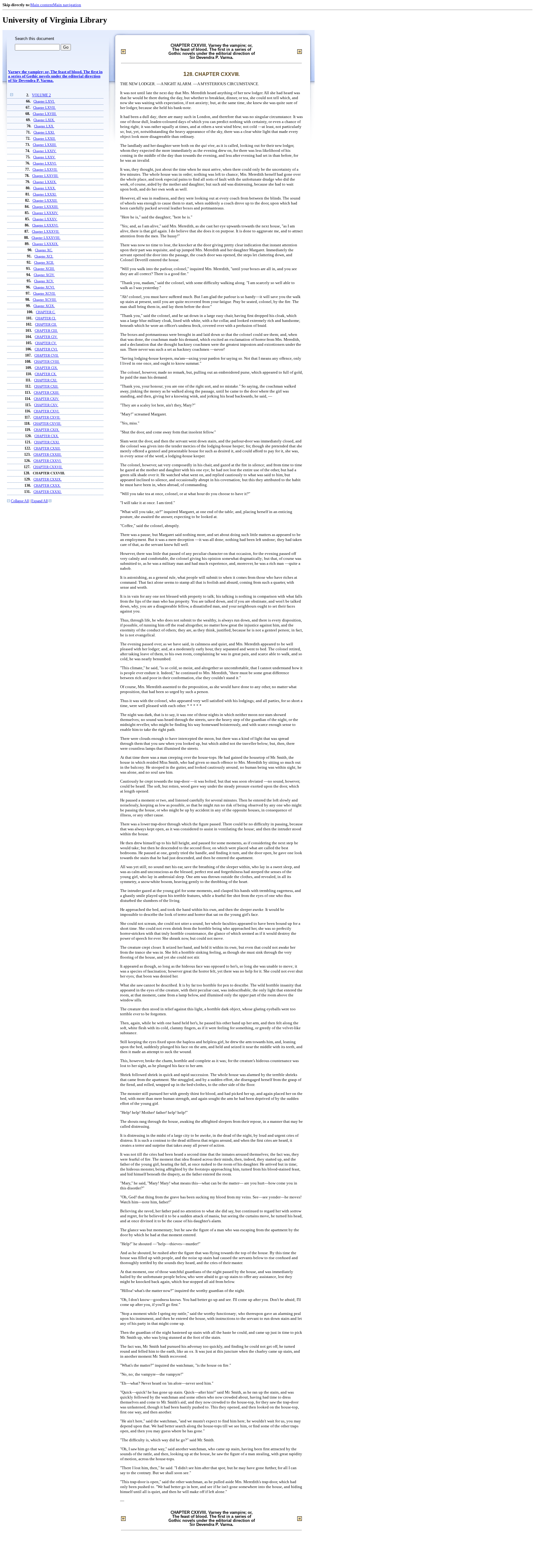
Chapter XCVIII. (45, 299)
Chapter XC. (44, 250)
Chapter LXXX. (44, 188)
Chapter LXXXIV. (45, 213)
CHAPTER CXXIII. (47, 454)
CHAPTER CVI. (46, 349)
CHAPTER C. (45, 312)
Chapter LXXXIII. (45, 207)
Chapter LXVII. (44, 107)
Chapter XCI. (43, 256)
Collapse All (20, 501)
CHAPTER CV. (46, 343)
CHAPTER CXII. (46, 386)
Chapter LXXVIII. (45, 176)
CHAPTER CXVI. (46, 411)
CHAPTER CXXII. (47, 448)
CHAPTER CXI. (45, 380)
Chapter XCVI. (44, 287)
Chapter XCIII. (44, 268)
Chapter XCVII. (44, 293)
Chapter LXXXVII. (45, 231)
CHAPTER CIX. (46, 368)
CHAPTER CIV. (46, 337)
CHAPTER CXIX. (46, 430)
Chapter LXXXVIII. (46, 237)
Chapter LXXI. (44, 132)
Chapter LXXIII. (45, 145)
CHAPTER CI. (45, 318)
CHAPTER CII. (46, 324)
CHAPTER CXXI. (47, 442)
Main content (41, 4)
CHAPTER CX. (46, 374)
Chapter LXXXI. (45, 194)
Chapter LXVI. (44, 101)
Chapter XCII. (44, 262)
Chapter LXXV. (44, 157)
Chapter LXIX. (44, 120)
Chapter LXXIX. (45, 182)
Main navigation (67, 4)
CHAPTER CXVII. (46, 417)
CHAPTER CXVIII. (47, 423)
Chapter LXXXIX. (45, 244)
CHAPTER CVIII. (47, 361)
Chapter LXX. (44, 126)
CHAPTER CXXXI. (47, 492)
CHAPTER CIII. (46, 330)
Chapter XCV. (44, 281)
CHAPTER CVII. (46, 355)
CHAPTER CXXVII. (48, 467)
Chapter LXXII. (44, 138)
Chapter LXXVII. (45, 169)
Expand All (39, 501)
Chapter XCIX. (44, 306)
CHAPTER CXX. (46, 436)
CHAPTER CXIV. (46, 399)
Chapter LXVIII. (45, 114)
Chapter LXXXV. (45, 219)
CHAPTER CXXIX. (47, 479)
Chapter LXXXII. (45, 200)
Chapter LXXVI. (45, 163)
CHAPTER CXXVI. (47, 461)
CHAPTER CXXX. (47, 485)
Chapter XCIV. (44, 275)
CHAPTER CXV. (46, 405)
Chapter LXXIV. (44, 151)
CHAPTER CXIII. (46, 392)
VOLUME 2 (41, 95)
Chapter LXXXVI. (45, 225)
